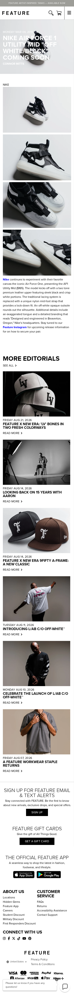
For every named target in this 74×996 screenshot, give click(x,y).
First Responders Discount (19, 923)
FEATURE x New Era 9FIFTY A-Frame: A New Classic (36, 562)
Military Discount (13, 919)
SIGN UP (37, 812)
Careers (8, 910)
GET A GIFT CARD (37, 841)
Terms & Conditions (43, 964)
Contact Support (47, 915)
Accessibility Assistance (52, 910)
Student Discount (14, 915)
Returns (42, 906)
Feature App (10, 906)
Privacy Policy (39, 959)
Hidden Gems (11, 902)
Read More (11, 433)
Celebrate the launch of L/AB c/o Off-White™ (35, 695)
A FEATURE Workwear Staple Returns (30, 763)
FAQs (40, 902)
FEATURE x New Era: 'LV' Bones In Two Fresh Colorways (33, 426)
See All (8, 365)
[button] (65, 987)
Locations (9, 897)
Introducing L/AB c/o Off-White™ (34, 629)
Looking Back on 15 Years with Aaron (32, 494)
